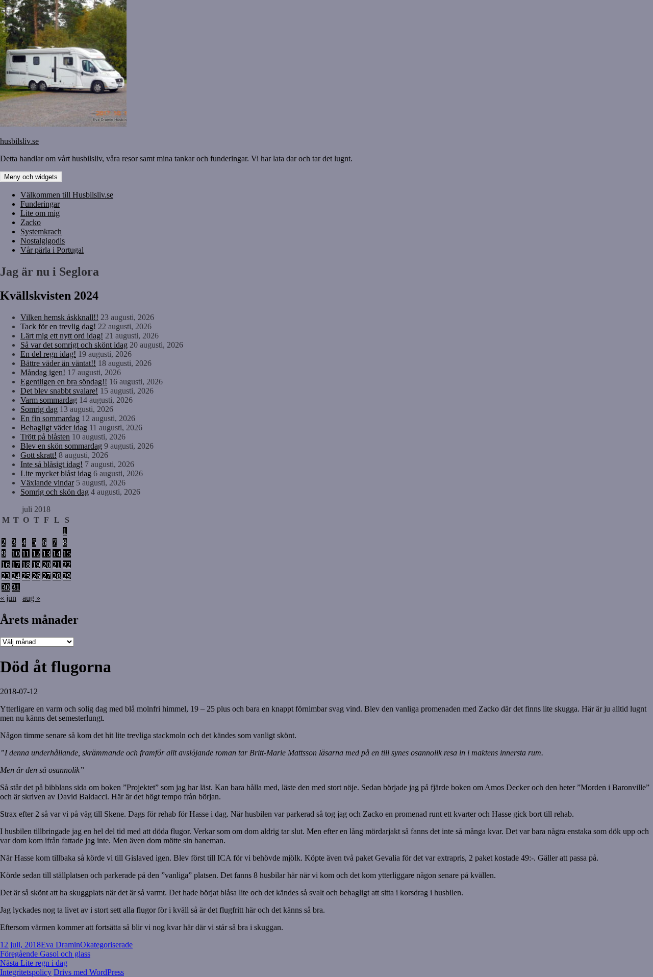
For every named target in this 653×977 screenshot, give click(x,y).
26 (36, 576)
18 (26, 564)
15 (67, 553)
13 (46, 553)
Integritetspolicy (26, 972)
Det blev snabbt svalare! (59, 390)
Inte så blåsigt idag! (51, 464)
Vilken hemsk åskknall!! (59, 317)
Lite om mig (40, 213)
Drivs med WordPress (89, 972)
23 (6, 576)
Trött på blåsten (45, 436)
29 (67, 576)
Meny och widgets (31, 177)
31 (16, 587)
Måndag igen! (42, 372)
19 (36, 564)
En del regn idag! (48, 354)
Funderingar (40, 204)
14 (57, 553)
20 (46, 564)
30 (6, 587)
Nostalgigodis (42, 240)
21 (57, 564)
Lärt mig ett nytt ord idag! (61, 335)
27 (46, 576)
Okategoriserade (106, 944)
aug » (31, 598)
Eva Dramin (60, 944)
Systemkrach (41, 231)
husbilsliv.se (19, 141)
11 (26, 553)
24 (16, 576)
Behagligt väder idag (53, 427)
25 (26, 576)
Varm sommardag (48, 400)
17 (16, 564)
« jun (8, 598)
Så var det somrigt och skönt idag (74, 344)
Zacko (30, 222)
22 (67, 564)
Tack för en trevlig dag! (58, 326)
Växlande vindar (47, 482)
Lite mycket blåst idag (55, 473)
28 (57, 576)
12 (36, 553)
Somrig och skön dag (54, 491)
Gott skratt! (38, 455)
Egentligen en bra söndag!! (63, 381)
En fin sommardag (50, 418)
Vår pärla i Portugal (52, 250)
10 (16, 553)
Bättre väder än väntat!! (58, 363)
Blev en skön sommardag (61, 446)
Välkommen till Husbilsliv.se (66, 194)
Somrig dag (39, 409)
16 (6, 564)
